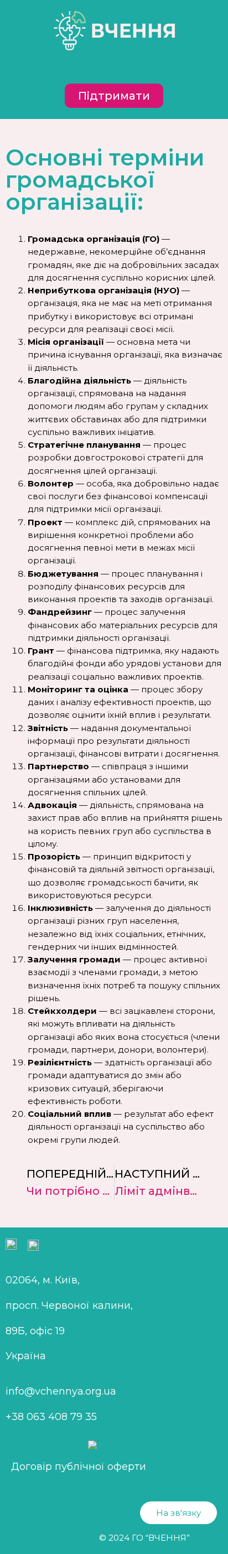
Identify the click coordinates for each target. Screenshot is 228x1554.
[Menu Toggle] (114, 66)
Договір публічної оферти (78, 1466)
